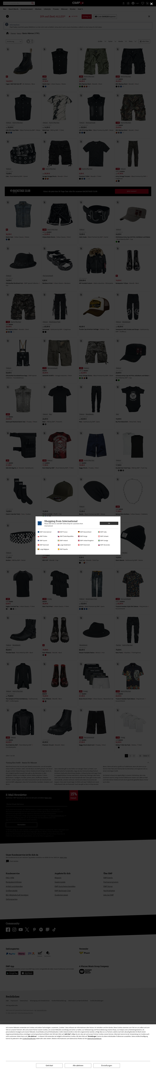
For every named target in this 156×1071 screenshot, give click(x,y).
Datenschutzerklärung (94, 1038)
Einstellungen (106, 1065)
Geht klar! (49, 1065)
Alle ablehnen (78, 1065)
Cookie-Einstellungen (29, 1038)
